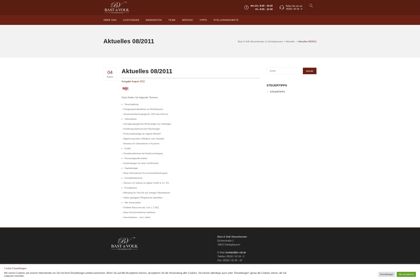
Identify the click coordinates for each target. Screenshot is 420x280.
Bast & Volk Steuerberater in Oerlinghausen (260, 41)
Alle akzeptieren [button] (406, 274)
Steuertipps (277, 92)
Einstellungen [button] (386, 274)
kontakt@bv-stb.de (236, 252)
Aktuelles (290, 41)
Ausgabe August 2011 (133, 81)
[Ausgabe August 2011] (126, 91)
